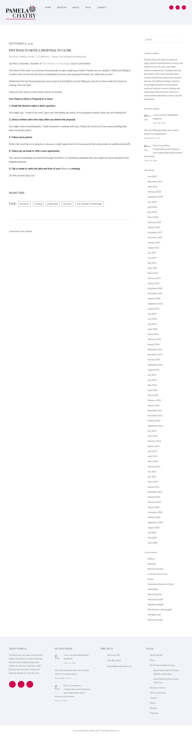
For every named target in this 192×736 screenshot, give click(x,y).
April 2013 (152, 456)
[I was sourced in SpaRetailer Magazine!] (148, 118)
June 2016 (152, 319)
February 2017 (154, 278)
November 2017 (155, 237)
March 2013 (153, 461)
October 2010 (154, 497)
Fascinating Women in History (161, 584)
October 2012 (154, 466)
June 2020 (152, 176)
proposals (52, 203)
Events (151, 579)
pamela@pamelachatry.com (119, 666)
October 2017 (154, 242)
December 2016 (155, 288)
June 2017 (152, 258)
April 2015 (152, 390)
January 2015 (154, 405)
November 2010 (155, 492)
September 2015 (155, 365)
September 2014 (155, 426)
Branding (152, 564)
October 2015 (154, 359)
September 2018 (155, 197)
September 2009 (155, 522)
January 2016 (154, 344)
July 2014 (152, 431)
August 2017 (153, 247)
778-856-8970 (114, 660)
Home (48, 7)
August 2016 (153, 309)
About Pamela (156, 655)
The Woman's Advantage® (72, 57)
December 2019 (155, 181)
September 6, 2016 (21, 43)
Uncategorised (154, 614)
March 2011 (153, 482)
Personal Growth (155, 599)
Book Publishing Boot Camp (162, 665)
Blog (88, 7)
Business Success (156, 569)
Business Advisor (157, 687)
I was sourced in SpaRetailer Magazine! (165, 117)
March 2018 (153, 217)
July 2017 (152, 253)
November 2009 (155, 512)
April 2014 (152, 436)
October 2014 (154, 420)
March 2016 (153, 334)
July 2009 (152, 532)
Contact (102, 7)
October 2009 (154, 517)
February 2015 (154, 400)
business (24, 203)
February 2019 (154, 192)
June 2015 (152, 380)
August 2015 (153, 370)
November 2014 (155, 415)
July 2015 (152, 375)
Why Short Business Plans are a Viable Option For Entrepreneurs (161, 132)
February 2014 (154, 441)
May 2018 (152, 212)
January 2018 (154, 227)
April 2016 (152, 329)
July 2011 (152, 476)
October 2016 (154, 298)
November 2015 (155, 354)
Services (61, 7)
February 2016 (154, 339)
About (76, 7)
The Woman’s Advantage (55, 63)
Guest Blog (153, 589)
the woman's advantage (89, 203)
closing (38, 203)
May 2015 (152, 385)
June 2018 (152, 207)
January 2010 (154, 507)
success (67, 203)
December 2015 (155, 349)
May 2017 (152, 263)
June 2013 (152, 451)
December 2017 (155, 232)
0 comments (43, 57)
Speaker (153, 708)
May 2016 (152, 324)
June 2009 (152, 538)
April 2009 (152, 543)
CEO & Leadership (158, 693)
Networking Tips (155, 594)
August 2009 (153, 527)
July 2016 (152, 314)
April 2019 (152, 186)
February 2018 (154, 222)
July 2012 (152, 471)
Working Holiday (155, 620)
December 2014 (155, 410)
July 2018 (152, 202)
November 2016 (155, 293)
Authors (151, 558)
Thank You (154, 713)
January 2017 (154, 283)
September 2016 (155, 303)
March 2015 (153, 395)
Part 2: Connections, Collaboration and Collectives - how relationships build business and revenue (163, 151)
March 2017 (153, 273)
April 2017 (152, 268)
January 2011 (154, 487)
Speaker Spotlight (156, 604)
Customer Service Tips (158, 574)
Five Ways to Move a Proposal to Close (40, 50)
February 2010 (154, 502)
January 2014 (154, 446)
